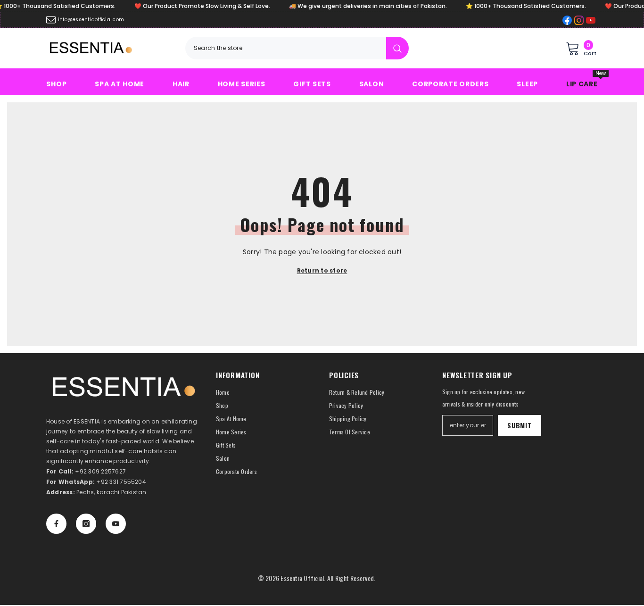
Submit (519, 425)
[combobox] (285, 48)
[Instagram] (86, 524)
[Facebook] (56, 524)
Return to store (322, 270)
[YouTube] (116, 524)
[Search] (297, 48)
